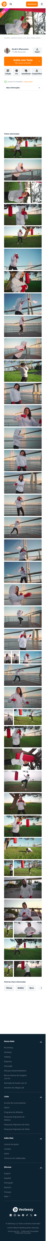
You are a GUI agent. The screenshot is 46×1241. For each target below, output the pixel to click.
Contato (7, 1235)
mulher (21, 1067)
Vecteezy (8, 1132)
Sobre (6, 1239)
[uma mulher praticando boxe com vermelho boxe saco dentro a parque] (18, 746)
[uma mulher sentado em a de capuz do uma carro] (22, 956)
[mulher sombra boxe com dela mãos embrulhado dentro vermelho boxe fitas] (22, 504)
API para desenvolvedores (15, 1150)
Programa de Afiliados (13, 1191)
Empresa (8, 1141)
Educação (8, 1145)
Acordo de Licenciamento (15, 1182)
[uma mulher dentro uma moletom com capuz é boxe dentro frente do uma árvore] (22, 1012)
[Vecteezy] (4, 4)
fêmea (9, 1067)
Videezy (7, 1136)
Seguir (37, 52)
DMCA (6, 1187)
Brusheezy (8, 1127)
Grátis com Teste (23, 61)
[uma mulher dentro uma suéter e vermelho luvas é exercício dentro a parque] (8, 975)
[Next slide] (36, 1067)
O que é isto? (28, 82)
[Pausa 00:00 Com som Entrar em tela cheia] (23, 21)
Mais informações (13, 86)
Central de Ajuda (11, 1230)
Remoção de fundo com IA (15, 1162)
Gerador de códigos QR (14, 1167)
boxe (32, 1067)
